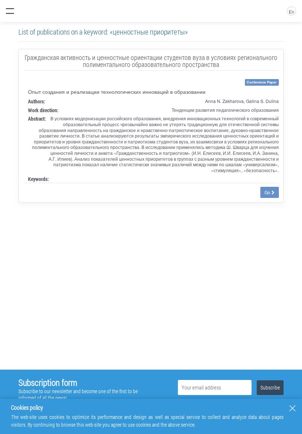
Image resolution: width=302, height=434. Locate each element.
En (291, 11)
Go (267, 192)
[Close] (292, 408)
